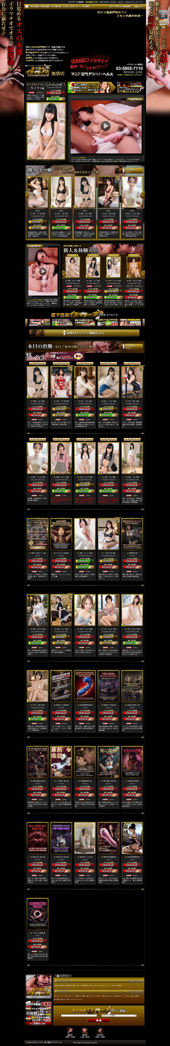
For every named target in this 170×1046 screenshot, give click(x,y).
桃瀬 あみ (84, 213)
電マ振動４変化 (109, 781)
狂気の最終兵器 (38, 781)
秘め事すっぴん (85, 857)
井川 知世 (37, 705)
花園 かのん (71, 281)
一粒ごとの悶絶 (38, 933)
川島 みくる (112, 281)
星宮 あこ (60, 629)
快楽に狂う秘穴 (38, 857)
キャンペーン (105, 985)
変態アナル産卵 (61, 705)
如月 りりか (107, 401)
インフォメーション (75, 999)
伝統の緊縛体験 (132, 857)
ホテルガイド (108, 996)
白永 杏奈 (108, 213)
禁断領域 (132, 553)
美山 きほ (60, 213)
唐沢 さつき (131, 213)
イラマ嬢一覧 (83, 985)
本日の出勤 (60, 985)
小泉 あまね (131, 629)
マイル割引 (118, 985)
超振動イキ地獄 (109, 705)
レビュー (70, 996)
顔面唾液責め (85, 781)
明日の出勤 (71, 985)
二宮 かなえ (107, 629)
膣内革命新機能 (109, 857)
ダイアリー (60, 996)
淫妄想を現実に (132, 705)
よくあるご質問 (133, 996)
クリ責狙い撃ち (61, 781)
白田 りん (131, 477)
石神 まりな (84, 629)
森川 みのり (133, 281)
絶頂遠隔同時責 (85, 705)
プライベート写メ (95, 996)
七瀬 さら (54, 85)
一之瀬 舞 (108, 553)
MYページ (120, 996)
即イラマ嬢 (81, 996)
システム (95, 985)
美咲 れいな (84, 553)
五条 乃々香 (36, 213)
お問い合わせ (60, 999)
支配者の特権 (132, 781)
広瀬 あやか (36, 629)
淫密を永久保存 (61, 857)
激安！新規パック (38, 553)
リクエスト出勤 (61, 553)
